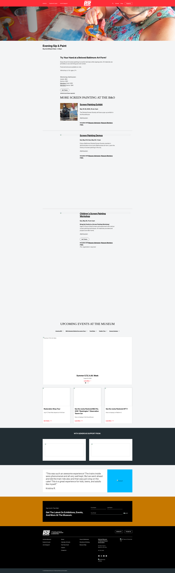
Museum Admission (94, 123)
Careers (63, 547)
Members (63, 83)
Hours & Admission (84, 539)
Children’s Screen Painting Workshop (93, 214)
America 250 (59, 331)
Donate (117, 3)
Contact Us (63, 550)
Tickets (128, 3)
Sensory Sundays (113, 331)
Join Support (63, 3)
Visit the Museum (47, 539)
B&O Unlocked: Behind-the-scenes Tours (76, 331)
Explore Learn (53, 3)
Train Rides (92, 331)
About (62, 539)
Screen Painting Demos (91, 135)
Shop (122, 3)
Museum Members (107, 123)
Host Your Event (65, 545)
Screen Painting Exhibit (91, 104)
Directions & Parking (84, 542)
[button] (85, 382)
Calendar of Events (65, 542)
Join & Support (46, 545)
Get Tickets (65, 90)
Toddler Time (102, 331)
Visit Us (44, 3)
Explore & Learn (46, 542)
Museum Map (83, 545)
